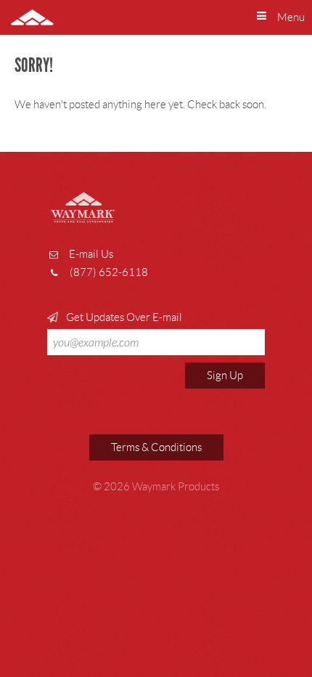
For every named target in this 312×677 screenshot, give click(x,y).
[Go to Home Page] (22, 17)
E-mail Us (91, 254)
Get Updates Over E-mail (123, 317)
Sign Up (225, 375)
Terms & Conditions (156, 447)
